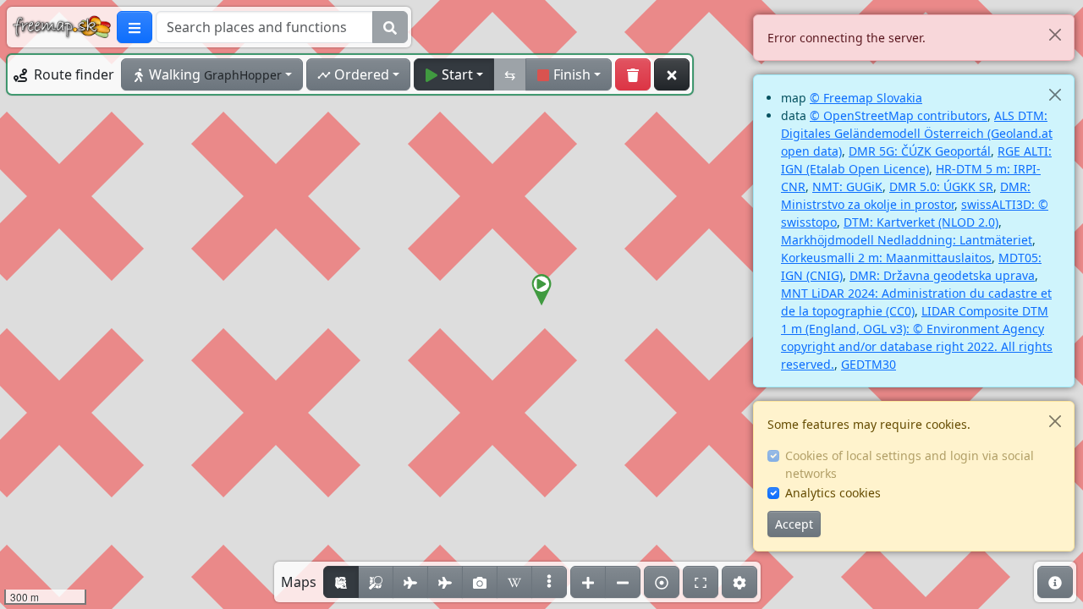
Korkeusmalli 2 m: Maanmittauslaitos (886, 258)
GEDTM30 (868, 364)
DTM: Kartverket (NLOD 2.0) (921, 222)
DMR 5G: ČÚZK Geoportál (920, 151)
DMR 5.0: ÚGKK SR (941, 186)
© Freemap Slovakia (866, 98)
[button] (541, 290)
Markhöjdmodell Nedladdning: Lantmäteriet (906, 240)
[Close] (1055, 34)
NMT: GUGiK (847, 186)
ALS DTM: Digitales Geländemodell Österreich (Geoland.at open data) (917, 133)
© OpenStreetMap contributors (898, 115)
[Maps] (549, 582)
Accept (794, 524)
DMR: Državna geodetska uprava (942, 275)
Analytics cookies (833, 493)
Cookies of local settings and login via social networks (909, 464)
